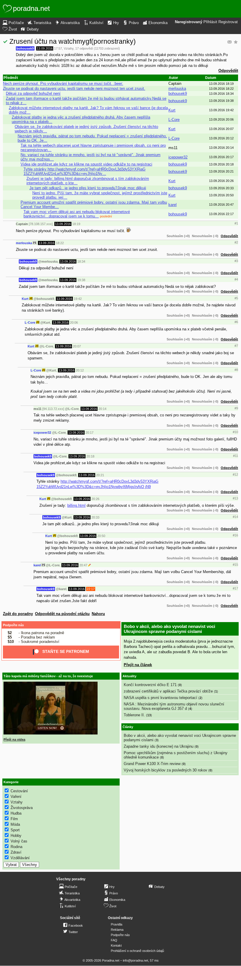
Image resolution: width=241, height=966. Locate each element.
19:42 (78, 298)
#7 (236, 345)
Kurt (171, 110)
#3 (236, 261)
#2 (236, 242)
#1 (236, 223)
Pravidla (116, 924)
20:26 (95, 499)
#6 (236, 322)
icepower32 (178, 157)
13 (149, 715)
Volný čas (19, 841)
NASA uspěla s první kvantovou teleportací (160, 697)
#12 (235, 474)
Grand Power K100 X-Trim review (152, 763)
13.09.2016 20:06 (221, 119)
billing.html (76, 505)
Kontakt (116, 945)
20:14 (102, 409)
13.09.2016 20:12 (221, 138)
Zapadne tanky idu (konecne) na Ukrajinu (158, 746)
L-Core (174, 119)
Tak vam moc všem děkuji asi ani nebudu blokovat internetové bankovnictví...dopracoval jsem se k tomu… (77, 214)
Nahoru (98, 614)
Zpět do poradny (18, 614)
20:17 (89, 432)
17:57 (58, 48)
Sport (15, 830)
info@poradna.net (135, 960)
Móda (15, 824)
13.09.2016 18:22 (221, 88)
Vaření (16, 796)
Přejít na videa (14, 739)
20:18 (90, 456)
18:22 (60, 243)
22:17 (91, 589)
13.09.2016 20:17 (221, 157)
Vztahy (68, 48)
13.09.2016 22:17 (221, 214)
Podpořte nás (13, 625)
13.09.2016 (45, 48)
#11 (235, 455)
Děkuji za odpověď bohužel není (33, 93)
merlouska (177, 88)
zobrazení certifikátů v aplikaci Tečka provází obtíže (168, 691)
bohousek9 (25, 48)
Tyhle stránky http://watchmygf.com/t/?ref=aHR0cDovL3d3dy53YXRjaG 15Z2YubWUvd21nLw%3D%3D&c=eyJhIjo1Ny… (84, 171)
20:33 (95, 517)
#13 (235, 498)
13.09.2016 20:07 (221, 129)
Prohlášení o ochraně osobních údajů (137, 951)
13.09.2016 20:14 (221, 147)
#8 (236, 369)
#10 (235, 432)
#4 (236, 279)
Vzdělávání (20, 858)
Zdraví (16, 852)
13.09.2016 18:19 (221, 83)
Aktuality (129, 676)
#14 (235, 517)
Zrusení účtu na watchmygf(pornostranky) (72, 41)
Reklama (117, 929)
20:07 (77, 346)
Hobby (16, 835)
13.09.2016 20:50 (221, 195)
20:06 (74, 322)
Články (128, 727)
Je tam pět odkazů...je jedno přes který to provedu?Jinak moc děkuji (87, 188)
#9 (236, 408)
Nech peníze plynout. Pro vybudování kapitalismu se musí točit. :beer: (63, 83)
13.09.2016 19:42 (221, 110)
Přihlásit (210, 22)
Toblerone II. (134, 715)
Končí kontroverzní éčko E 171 (150, 685)
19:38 (81, 280)
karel (172, 204)
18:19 (76, 224)
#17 (235, 588)
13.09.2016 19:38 (221, 100)
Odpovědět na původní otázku (62, 614)
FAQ (114, 940)
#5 (236, 298)
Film (14, 819)
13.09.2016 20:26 (221, 181)
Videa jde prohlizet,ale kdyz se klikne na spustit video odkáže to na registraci (86, 164)
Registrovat (228, 22)
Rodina (16, 847)
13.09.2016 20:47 (221, 204)
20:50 (101, 536)
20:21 (100, 475)
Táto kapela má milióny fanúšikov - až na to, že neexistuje (48, 676)
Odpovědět (228, 70)
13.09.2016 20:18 (221, 164)
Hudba (16, 813)
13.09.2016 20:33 (221, 188)
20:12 (80, 370)
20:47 (83, 565)
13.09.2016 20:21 (221, 171)
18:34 (81, 261)
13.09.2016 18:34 (221, 93)
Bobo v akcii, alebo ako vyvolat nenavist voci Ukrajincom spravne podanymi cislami (169, 629)
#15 (235, 564)
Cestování (19, 791)
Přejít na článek (138, 665)
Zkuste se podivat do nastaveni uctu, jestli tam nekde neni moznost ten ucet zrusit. (74, 88)
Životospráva (22, 807)
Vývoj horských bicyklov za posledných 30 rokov (165, 770)
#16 (235, 535)
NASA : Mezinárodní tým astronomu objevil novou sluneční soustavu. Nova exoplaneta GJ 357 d (174, 706)
